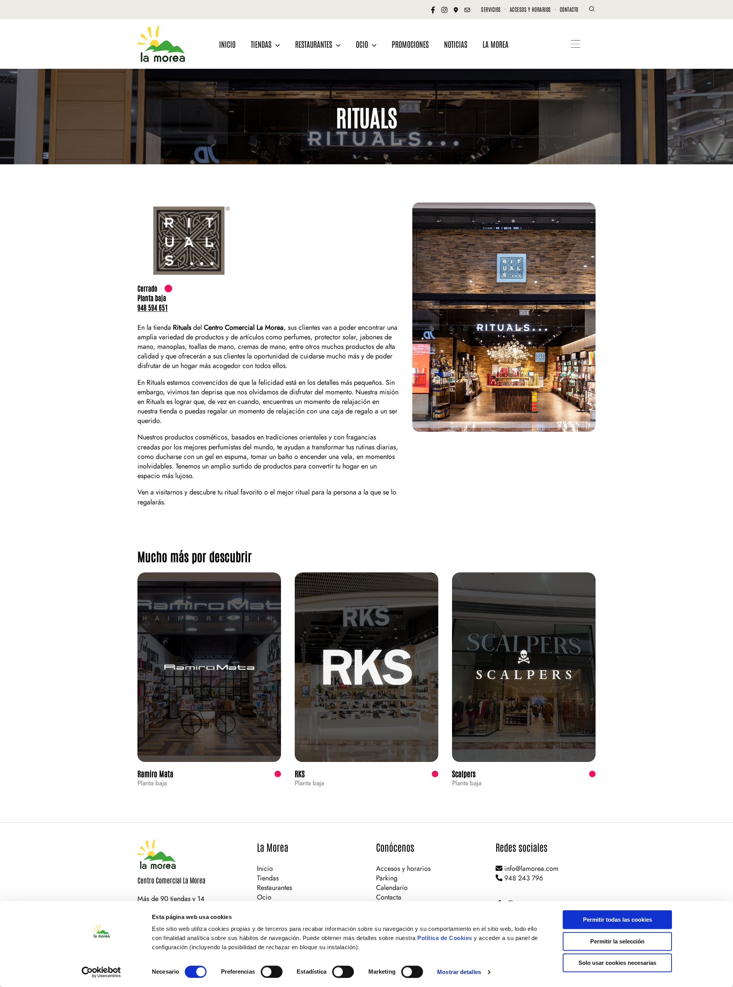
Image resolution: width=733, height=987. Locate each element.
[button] (592, 10)
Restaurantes (274, 888)
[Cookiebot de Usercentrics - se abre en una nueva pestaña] (101, 972)
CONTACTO (569, 9)
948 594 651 (152, 307)
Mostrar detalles (459, 972)
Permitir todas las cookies (617, 919)
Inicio (265, 869)
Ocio (264, 897)
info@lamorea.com (530, 869)
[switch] (272, 972)
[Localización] (455, 9)
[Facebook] (432, 9)
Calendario (392, 888)
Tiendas (268, 878)
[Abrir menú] (575, 43)
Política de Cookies (444, 938)
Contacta (388, 897)
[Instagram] (444, 9)
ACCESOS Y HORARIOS (530, 9)
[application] (275, 44)
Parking (386, 878)
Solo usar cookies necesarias (617, 962)
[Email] (467, 9)
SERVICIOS (491, 9)
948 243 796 (522, 878)
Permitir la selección (617, 941)
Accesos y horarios (403, 869)
